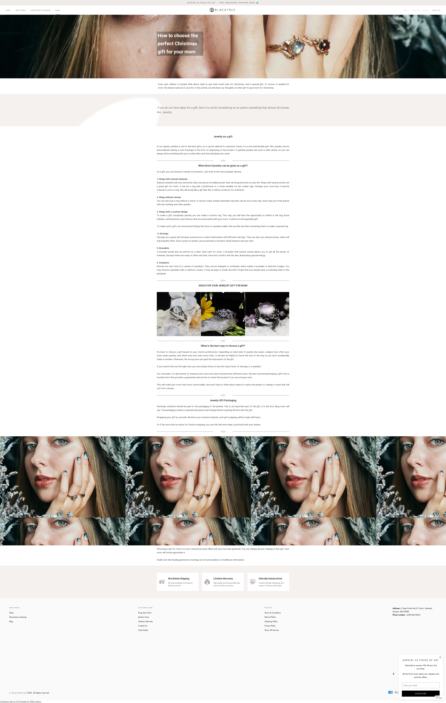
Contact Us (142, 625)
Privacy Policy (270, 625)
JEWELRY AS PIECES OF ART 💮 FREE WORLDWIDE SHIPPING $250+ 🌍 (223, 3)
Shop (8, 10)
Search (426, 10)
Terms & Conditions (273, 612)
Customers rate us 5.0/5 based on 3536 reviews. (20, 701)
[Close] (440, 657)
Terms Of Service (272, 630)
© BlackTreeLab (18, 693)
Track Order (143, 630)
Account (416, 10)
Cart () (436, 10)
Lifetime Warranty (145, 621)
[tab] (221, 333)
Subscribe (420, 693)
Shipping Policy (271, 621)
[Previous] (161, 314)
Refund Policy (270, 617)
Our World (21, 10)
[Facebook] (394, 673)
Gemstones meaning (41, 10)
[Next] (284, 314)
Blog (58, 10)
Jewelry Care (143, 617)
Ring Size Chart (144, 612)
